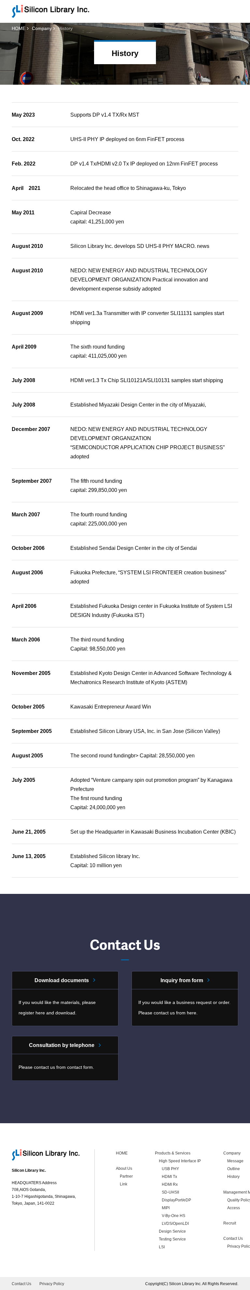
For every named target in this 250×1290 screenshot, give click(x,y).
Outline (233, 1169)
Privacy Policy (51, 1284)
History (233, 1176)
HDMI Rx (170, 1184)
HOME (18, 28)
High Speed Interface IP (180, 1161)
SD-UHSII (170, 1192)
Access (233, 1208)
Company (42, 28)
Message (235, 1161)
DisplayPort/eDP (176, 1200)
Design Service (172, 1231)
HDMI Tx (169, 1176)
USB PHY (170, 1169)
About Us (124, 1168)
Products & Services (172, 1153)
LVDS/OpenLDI (175, 1223)
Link (123, 1184)
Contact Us (233, 1238)
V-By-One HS (173, 1215)
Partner (126, 1176)
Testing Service (172, 1239)
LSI (162, 1247)
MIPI (166, 1208)
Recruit (229, 1223)
